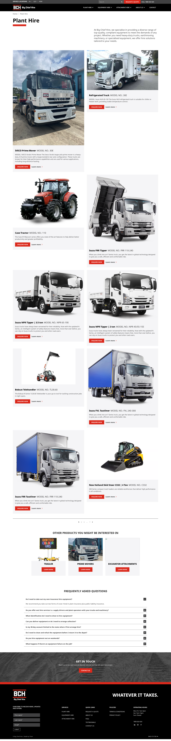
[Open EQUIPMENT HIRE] (111, 7)
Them (31, 736)
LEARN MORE (48, 569)
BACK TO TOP (152, 736)
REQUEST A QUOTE (92, 712)
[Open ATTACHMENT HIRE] (130, 7)
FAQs (87, 719)
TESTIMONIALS (91, 722)
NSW (40, 1)
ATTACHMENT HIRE (68, 719)
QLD (34, 1)
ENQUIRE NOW (22, 167)
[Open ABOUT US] (144, 7)
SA (29, 1)
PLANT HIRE (66, 712)
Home (15, 14)
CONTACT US (85, 670)
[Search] (121, 2)
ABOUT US (89, 715)
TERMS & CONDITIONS (117, 712)
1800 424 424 (149, 2)
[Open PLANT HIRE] (92, 7)
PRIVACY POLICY (114, 715)
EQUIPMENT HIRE (68, 715)
